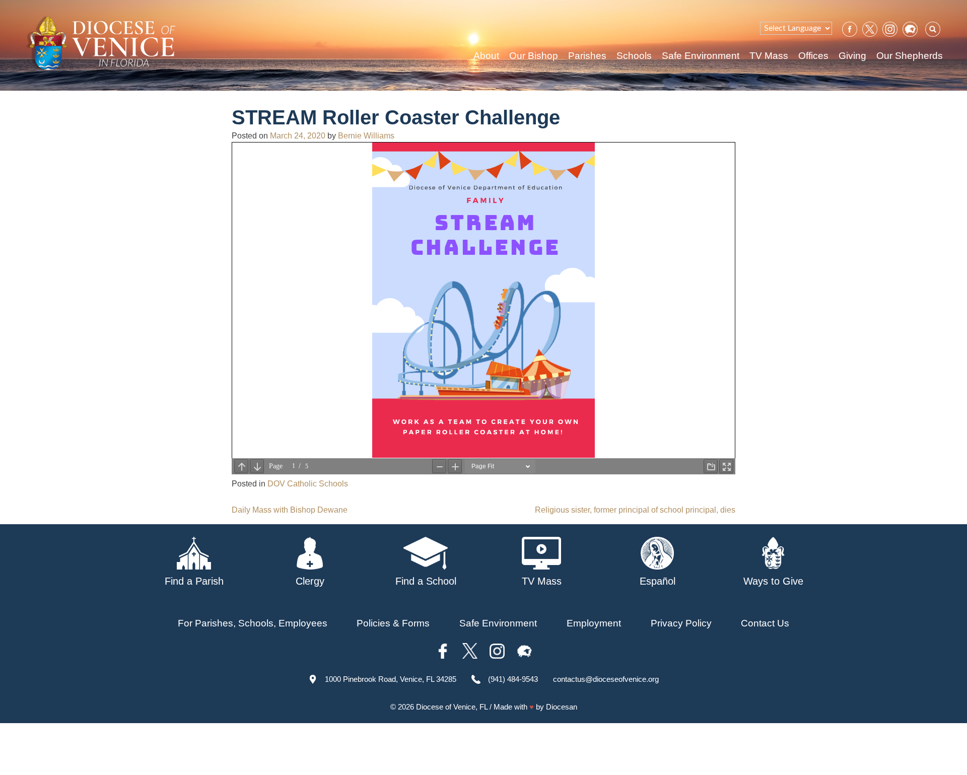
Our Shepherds (909, 55)
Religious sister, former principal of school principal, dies (635, 510)
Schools (634, 55)
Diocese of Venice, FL (452, 706)
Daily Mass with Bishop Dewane (290, 510)
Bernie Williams (366, 135)
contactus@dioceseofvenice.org (606, 679)
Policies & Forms (393, 623)
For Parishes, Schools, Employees (252, 623)
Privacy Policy (681, 623)
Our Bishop (533, 55)
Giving (852, 55)
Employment (594, 623)
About (486, 55)
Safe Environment (700, 55)
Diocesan (561, 706)
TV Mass (768, 55)
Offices (813, 55)
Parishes (587, 55)
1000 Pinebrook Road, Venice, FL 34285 (390, 679)
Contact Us (765, 623)
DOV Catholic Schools (307, 483)
